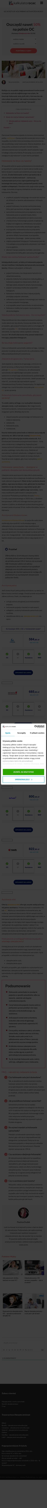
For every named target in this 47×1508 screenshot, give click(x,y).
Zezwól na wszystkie (23, 772)
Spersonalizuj (22, 779)
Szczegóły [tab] (21, 733)
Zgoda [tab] (7, 733)
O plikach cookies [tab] (37, 733)
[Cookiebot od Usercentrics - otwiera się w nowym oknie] (34, 726)
